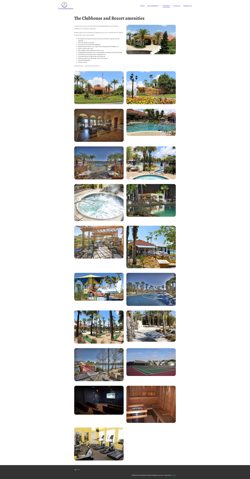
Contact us (176, 6)
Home (142, 6)
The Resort (166, 6)
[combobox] (77, 470)
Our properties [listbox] (152, 4)
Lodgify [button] (173, 475)
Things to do (187, 6)
